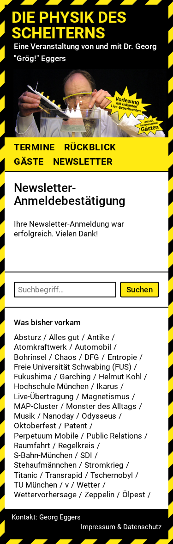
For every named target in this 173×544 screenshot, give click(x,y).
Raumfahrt (32, 445)
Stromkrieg (104, 465)
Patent (75, 425)
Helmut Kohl (120, 376)
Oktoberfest (35, 425)
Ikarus (107, 386)
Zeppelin (99, 494)
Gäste (29, 161)
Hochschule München (51, 386)
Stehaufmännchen (45, 465)
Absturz (27, 337)
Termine (34, 147)
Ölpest (133, 494)
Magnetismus (106, 396)
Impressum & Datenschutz (121, 527)
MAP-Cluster (36, 406)
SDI (86, 455)
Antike (98, 337)
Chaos (65, 357)
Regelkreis (76, 445)
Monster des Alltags (101, 406)
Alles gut (64, 337)
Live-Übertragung (44, 396)
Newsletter (83, 161)
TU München (35, 484)
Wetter (88, 484)
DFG (91, 357)
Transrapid (64, 475)
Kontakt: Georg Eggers (46, 517)
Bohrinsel (30, 357)
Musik (24, 415)
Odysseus (99, 415)
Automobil (93, 347)
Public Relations (114, 435)
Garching (75, 376)
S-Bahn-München (43, 455)
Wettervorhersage (45, 494)
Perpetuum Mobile (46, 435)
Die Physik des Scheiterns (69, 25)
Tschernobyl (111, 475)
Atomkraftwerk (40, 347)
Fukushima (33, 376)
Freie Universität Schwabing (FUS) (72, 366)
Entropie (122, 357)
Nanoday (58, 415)
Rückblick (90, 147)
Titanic (25, 475)
